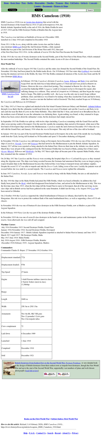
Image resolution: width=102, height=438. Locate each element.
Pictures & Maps (61, 6)
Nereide (18, 143)
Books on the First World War (37, 418)
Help (25, 433)
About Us (66, 433)
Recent (58, 433)
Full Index (74, 2)
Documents (47, 6)
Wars (23, 2)
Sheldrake (30, 151)
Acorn (4, 151)
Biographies (40, 2)
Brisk (23, 183)
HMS (17, 46)
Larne (66, 81)
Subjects (84, 2)
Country (37, 6)
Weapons (59, 2)
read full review (32, 370)
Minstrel (10, 151)
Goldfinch (85, 71)
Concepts (93, 2)
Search (50, 433)
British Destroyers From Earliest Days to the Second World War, (47, 362)
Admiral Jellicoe (94, 106)
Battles (30, 2)
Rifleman (73, 81)
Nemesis (34, 143)
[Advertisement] (82, 34)
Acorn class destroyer (34, 22)
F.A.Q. (32, 433)
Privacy (75, 433)
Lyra (93, 188)
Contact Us (41, 433)
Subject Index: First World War (64, 418)
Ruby (83, 81)
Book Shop (15, 2)
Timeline (50, 2)
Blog (67, 2)
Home (6, 2)
